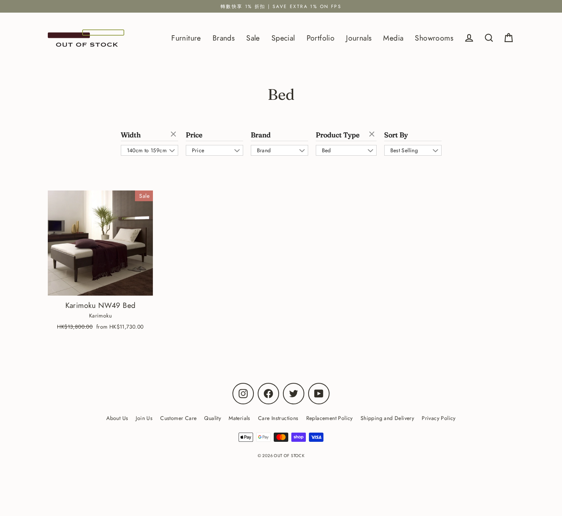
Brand (261, 135)
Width (131, 135)
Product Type (337, 135)
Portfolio (321, 38)
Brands (224, 38)
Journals (359, 38)
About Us (117, 418)
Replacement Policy (329, 418)
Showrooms (434, 38)
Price (194, 135)
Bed (326, 150)
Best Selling (404, 150)
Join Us (144, 418)
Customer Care (178, 418)
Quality (212, 418)
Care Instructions (278, 418)
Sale (253, 38)
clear (174, 134)
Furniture (186, 38)
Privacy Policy (439, 418)
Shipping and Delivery (387, 418)
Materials (239, 418)
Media (393, 38)
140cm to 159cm (147, 150)
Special (283, 38)
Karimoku (100, 315)
